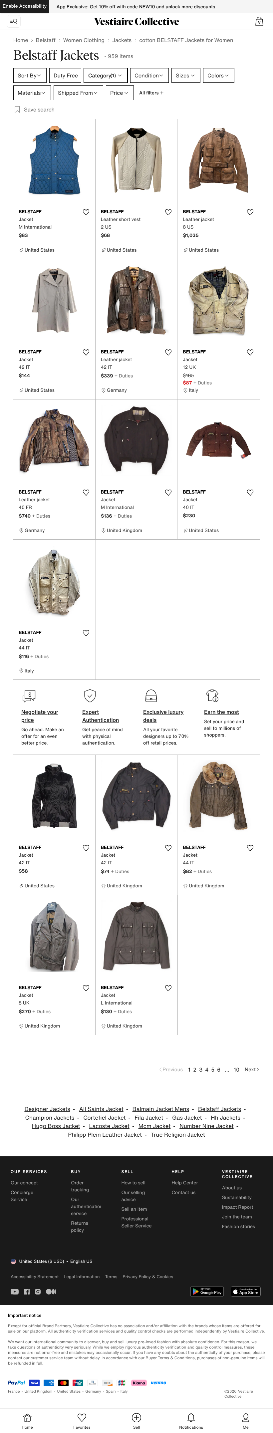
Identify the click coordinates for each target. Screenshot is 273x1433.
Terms (111, 1276)
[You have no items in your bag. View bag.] (259, 21)
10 (236, 1070)
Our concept (24, 1182)
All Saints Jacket (101, 1109)
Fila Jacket (149, 1118)
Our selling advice (133, 1196)
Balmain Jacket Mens (161, 1109)
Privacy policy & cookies (148, 1276)
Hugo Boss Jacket (56, 1126)
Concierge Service (22, 1196)
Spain (111, 1391)
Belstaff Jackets (219, 1109)
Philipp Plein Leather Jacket (105, 1135)
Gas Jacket (187, 1118)
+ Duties (124, 375)
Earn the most (221, 712)
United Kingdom (39, 1391)
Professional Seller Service (136, 1222)
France (14, 1391)
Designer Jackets (47, 1109)
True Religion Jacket (178, 1135)
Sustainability (237, 1197)
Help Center (185, 1182)
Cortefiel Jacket (104, 1118)
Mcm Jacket (154, 1126)
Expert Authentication (100, 716)
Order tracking (80, 1186)
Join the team (237, 1216)
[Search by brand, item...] (14, 21)
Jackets (122, 40)
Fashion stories (238, 1226)
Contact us (184, 1192)
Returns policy (79, 1227)
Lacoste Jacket (109, 1126)
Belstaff (45, 40)
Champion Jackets (49, 1118)
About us (232, 1187)
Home (20, 40)
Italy (124, 1391)
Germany (93, 1391)
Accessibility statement (35, 1276)
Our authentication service (87, 1206)
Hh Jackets (225, 1118)
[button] (259, 21)
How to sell (133, 1182)
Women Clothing (84, 40)
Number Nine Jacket (206, 1126)
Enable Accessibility (25, 6)
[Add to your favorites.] (86, 212)
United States (69, 1391)
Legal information (82, 1276)
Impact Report (237, 1207)
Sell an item (134, 1209)
